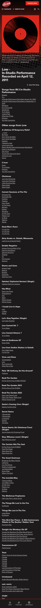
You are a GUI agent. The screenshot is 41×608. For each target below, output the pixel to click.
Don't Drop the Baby (9, 137)
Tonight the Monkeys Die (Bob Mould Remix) (17, 532)
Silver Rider (6, 343)
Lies (3, 362)
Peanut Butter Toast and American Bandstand (17, 147)
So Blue (4, 218)
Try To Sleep (6, 112)
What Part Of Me (7, 116)
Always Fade (6, 268)
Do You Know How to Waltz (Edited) (14, 381)
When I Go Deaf (7, 473)
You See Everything (8, 120)
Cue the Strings (7, 465)
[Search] (38, 9)
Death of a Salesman (9, 467)
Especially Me (6, 197)
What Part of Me (7, 366)
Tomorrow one (7, 156)
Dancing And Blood (8, 250)
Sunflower (5, 506)
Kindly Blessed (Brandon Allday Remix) (15, 579)
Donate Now (32, 3)
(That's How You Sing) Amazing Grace (14, 555)
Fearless (5, 141)
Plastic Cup (6, 216)
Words (4, 222)
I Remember (6, 414)
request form (24, 62)
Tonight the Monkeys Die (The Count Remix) (17, 541)
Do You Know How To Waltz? (11, 447)
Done (4, 165)
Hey (3, 296)
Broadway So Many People (11, 461)
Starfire (4, 421)
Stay (3, 598)
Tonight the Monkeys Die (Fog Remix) (14, 536)
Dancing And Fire (8, 252)
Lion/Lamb (5, 418)
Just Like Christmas (8, 179)
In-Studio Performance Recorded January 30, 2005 (19, 99)
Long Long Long (7, 145)
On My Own (6, 214)
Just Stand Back (7, 469)
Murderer (5, 106)
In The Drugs (6, 205)
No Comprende (7, 108)
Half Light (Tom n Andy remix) (12, 498)
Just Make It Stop (8, 483)
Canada (4, 557)
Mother (4, 209)
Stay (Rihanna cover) (9, 440)
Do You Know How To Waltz (11, 388)
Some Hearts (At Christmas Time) (13, 432)
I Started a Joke (7, 143)
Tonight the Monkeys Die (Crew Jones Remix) (17, 534)
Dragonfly (5, 275)
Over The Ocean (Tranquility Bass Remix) (15, 589)
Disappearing (6, 293)
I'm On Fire (5, 229)
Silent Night (6, 185)
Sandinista (5, 110)
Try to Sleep (6, 167)
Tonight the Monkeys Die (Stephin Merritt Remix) (18, 538)
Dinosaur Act (6, 195)
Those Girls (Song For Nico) (11, 154)
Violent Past (6, 114)
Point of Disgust (7, 572)
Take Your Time (7, 277)
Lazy (3, 309)
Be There (5, 135)
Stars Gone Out (7, 451)
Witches (5, 118)
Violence (5, 373)
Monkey (4, 207)
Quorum (4, 261)
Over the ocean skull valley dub (12, 591)
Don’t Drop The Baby (9, 139)
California (5, 463)
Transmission (6, 548)
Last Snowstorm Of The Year (11, 568)
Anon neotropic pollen (9, 587)
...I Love (4, 133)
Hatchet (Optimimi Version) (11, 284)
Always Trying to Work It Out (11, 248)
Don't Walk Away (7, 350)
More (4, 298)
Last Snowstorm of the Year (11, 570)
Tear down (5, 152)
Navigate (7, 9)
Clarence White (7, 481)
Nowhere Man (7, 525)
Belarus (4, 270)
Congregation (6, 360)
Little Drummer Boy (8, 183)
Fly (3, 257)
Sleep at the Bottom (8, 149)
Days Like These (7, 291)
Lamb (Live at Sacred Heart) (11, 241)
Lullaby (4, 311)
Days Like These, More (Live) (11, 397)
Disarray (4, 255)
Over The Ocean (7, 449)
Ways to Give (19, 9)
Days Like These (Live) (9, 395)
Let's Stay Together (8, 321)
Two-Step (5, 423)
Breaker (4, 95)
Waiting (4, 220)
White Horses (6, 300)
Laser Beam (6, 513)
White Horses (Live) (8, 400)
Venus (4, 158)
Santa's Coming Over (9, 407)
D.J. (3, 97)
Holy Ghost (6, 203)
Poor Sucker (6, 259)
